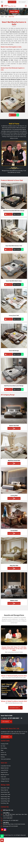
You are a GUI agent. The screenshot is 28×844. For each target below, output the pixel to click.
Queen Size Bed (14, 425)
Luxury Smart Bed (14, 315)
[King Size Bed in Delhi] (14, 550)
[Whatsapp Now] (17, 115)
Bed (6, 16)
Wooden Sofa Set (5, 774)
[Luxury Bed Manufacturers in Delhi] (14, 480)
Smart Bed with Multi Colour (14, 281)
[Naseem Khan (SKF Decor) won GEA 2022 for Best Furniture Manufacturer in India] (14, 689)
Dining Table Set (4, 790)
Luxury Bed (14, 495)
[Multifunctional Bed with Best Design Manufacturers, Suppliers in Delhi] (14, 196)
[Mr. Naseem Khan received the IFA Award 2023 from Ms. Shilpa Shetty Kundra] (14, 153)
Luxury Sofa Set (4, 770)
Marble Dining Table (5, 799)
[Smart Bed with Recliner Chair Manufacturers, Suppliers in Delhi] (14, 231)
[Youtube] (2, 829)
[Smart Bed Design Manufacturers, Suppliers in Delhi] (14, 336)
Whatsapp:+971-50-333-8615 (10, 826)
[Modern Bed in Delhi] (14, 585)
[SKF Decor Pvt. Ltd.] (8, 6)
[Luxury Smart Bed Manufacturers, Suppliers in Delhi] (14, 301)
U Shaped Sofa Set (5, 779)
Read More (10, 428)
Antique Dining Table (5, 794)
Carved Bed (14, 530)
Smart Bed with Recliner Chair (14, 246)
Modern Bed (14, 600)
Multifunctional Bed (14, 460)
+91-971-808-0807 (8, 818)
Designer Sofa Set (5, 781)
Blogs (2, 750)
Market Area (4, 755)
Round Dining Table (5, 792)
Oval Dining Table (5, 803)
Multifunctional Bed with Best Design (13, 210)
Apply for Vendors (12, 2)
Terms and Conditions (6, 759)
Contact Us (3, 752)
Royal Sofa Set (4, 772)
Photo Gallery (4, 748)
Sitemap (3, 757)
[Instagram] (5, 829)
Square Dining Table (5, 796)
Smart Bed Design (14, 350)
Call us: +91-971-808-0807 (10, 718)
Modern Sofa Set (5, 768)
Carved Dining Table (5, 801)
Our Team (3, 746)
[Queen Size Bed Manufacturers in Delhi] (14, 410)
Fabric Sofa (3, 777)
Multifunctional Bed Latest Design (13, 386)
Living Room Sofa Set (6, 766)
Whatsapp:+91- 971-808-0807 (10, 820)
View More (5, 737)
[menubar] (25, 6)
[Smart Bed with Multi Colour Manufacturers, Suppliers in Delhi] (14, 266)
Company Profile (4, 744)
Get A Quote (9, 214)
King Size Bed (14, 565)
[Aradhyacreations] (2, 2)
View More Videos (14, 707)
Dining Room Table (5, 788)
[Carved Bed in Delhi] (14, 515)
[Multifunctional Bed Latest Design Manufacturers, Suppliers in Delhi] (14, 371)
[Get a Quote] (2, 840)
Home (2, 16)
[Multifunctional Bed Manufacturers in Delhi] (14, 445)
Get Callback (17, 214)
